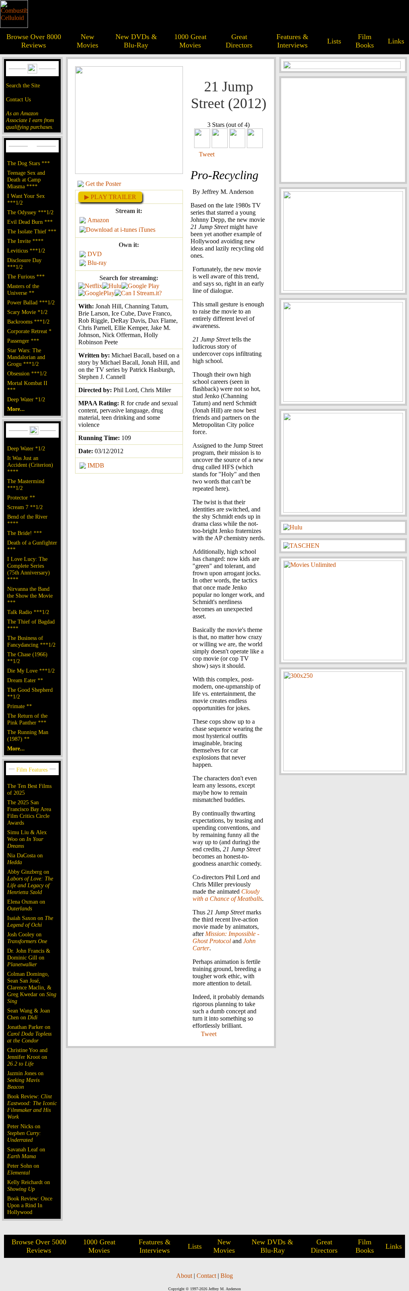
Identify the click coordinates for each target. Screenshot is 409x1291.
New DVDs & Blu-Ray (136, 41)
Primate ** (19, 706)
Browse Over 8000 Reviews (33, 41)
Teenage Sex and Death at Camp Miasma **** (26, 180)
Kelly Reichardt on (28, 1185)
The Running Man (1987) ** (27, 735)
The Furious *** (26, 276)
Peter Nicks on (24, 1133)
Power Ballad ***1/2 (31, 302)
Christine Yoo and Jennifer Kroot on (27, 1057)
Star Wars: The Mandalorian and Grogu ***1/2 (26, 357)
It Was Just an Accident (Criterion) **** (30, 465)
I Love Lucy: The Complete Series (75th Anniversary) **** (28, 569)
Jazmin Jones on (25, 1080)
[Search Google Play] (96, 293)
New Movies (87, 41)
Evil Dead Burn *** (30, 222)
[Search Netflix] (90, 285)
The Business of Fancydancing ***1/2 (31, 641)
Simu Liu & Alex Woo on (27, 839)
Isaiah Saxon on (30, 921)
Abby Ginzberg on (30, 882)
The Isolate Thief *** (31, 231)
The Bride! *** (24, 533)
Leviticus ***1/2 (26, 250)
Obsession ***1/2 (27, 373)
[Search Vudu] (140, 285)
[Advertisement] (343, 130)
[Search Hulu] (111, 285)
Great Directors (239, 41)
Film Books (364, 41)
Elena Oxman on (26, 905)
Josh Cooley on (27, 937)
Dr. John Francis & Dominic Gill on (28, 957)
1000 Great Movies (190, 41)
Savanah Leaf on (26, 1152)
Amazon (98, 220)
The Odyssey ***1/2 (30, 212)
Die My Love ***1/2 (31, 670)
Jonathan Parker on (29, 1034)
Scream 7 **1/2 (25, 507)
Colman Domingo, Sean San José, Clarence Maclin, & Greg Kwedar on (31, 987)
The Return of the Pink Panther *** (27, 719)
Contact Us (18, 99)
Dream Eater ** (25, 680)
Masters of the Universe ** (23, 289)
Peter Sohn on (23, 1169)
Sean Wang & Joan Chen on (28, 1014)
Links (396, 41)
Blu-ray (97, 262)
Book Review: (32, 1106)
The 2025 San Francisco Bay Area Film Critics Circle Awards (29, 812)
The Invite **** (25, 241)
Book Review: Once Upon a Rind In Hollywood (29, 1205)
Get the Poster (103, 183)
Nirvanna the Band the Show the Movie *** (30, 596)
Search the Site (23, 85)
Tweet (206, 154)
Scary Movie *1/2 (27, 312)
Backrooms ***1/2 (28, 321)
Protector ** (21, 497)
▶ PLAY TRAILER (110, 196)
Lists (334, 41)
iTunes (147, 229)
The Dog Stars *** (28, 163)
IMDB (95, 465)
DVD (94, 254)
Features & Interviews (292, 41)
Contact (206, 1275)
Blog (226, 1275)
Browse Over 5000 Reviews (39, 1246)
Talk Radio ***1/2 (28, 612)
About (184, 1275)
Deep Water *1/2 (26, 399)
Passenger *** (23, 341)
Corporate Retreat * (29, 331)
